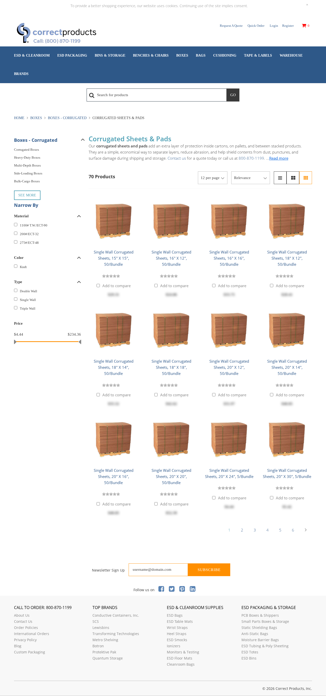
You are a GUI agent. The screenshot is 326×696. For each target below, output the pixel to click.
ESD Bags (175, 615)
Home (19, 118)
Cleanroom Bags (181, 664)
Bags (201, 55)
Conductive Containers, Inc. (115, 615)
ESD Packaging (72, 55)
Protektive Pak (104, 652)
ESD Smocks (177, 639)
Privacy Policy (25, 639)
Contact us (177, 158)
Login (274, 26)
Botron (98, 645)
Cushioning (224, 55)
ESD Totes (249, 652)
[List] (280, 177)
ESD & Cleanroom (32, 55)
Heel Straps (176, 633)
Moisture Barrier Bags (260, 639)
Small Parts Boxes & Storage (265, 621)
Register (288, 26)
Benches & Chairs (151, 55)
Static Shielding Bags (259, 627)
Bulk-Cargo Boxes (27, 181)
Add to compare (116, 285)
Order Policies (26, 627)
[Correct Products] (77, 33)
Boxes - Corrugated (67, 118)
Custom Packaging (29, 652)
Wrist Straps (177, 627)
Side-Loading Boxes (28, 173)
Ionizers (173, 645)
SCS (95, 621)
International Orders (31, 633)
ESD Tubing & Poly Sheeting (265, 645)
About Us (22, 615)
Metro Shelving (105, 639)
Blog (17, 645)
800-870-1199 (251, 158)
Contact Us (23, 621)
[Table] (293, 177)
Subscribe (209, 570)
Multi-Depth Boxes (27, 165)
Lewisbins (100, 627)
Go (233, 95)
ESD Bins (248, 658)
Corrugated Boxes (26, 149)
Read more (278, 158)
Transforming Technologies (115, 633)
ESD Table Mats (180, 621)
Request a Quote (231, 26)
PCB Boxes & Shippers (260, 615)
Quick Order (256, 26)
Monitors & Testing (183, 652)
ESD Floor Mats (179, 658)
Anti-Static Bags (254, 633)
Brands (21, 74)
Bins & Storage (110, 55)
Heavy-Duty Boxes (27, 157)
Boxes (182, 55)
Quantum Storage (107, 658)
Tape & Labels (258, 55)
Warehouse (291, 55)
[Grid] (305, 177)
